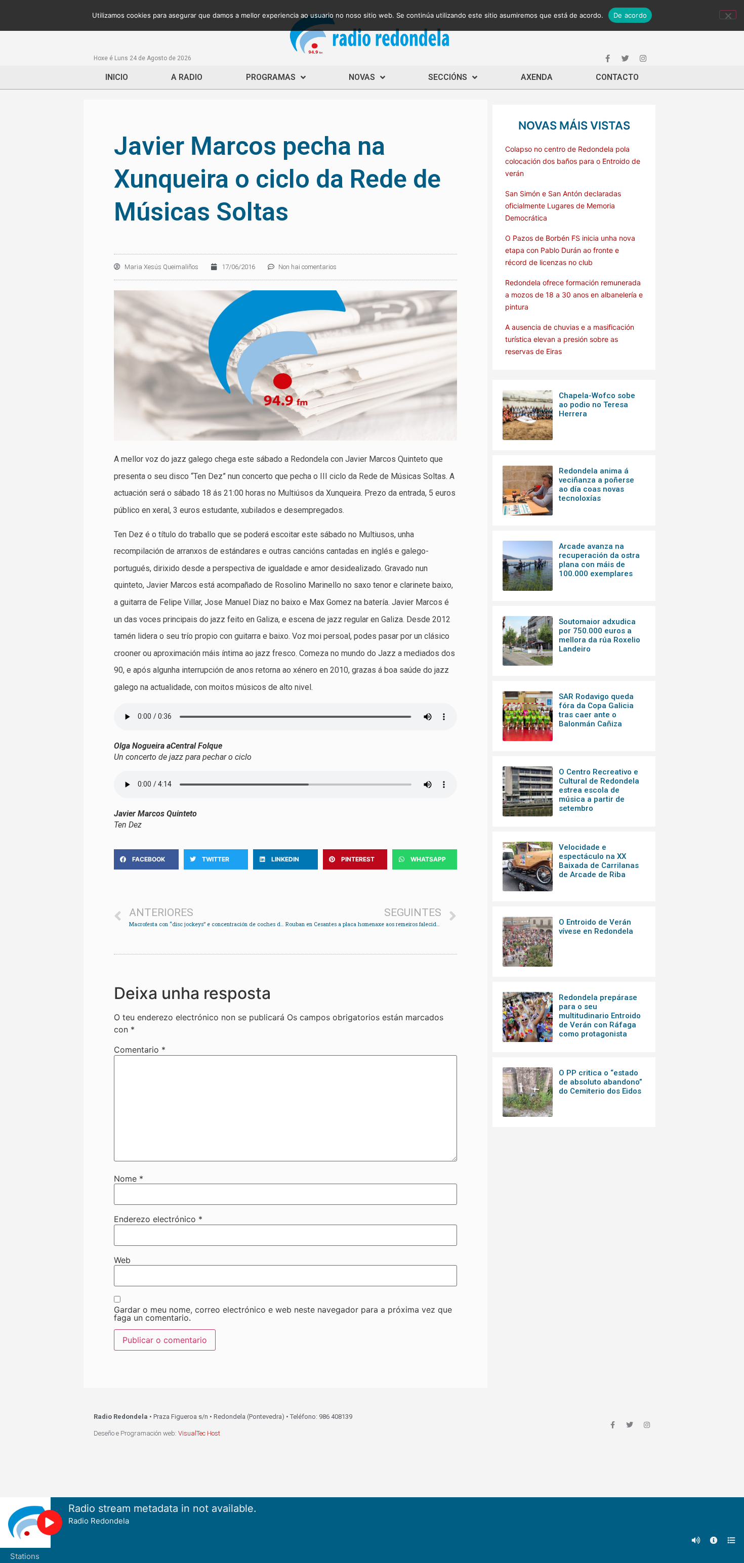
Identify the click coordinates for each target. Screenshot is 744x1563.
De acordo (630, 15)
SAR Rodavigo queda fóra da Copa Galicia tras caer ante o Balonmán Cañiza (596, 710)
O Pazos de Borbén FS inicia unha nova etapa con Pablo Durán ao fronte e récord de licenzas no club (570, 250)
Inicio (116, 77)
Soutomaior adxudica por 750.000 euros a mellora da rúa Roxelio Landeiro (599, 635)
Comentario (140, 1050)
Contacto (617, 77)
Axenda (537, 77)
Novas (362, 77)
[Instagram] (642, 58)
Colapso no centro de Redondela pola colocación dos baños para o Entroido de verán (572, 161)
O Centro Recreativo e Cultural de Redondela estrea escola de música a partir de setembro (599, 790)
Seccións (447, 77)
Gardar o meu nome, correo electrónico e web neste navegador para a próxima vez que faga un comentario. (283, 1314)
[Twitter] (625, 58)
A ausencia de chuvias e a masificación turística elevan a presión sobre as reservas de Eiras (569, 339)
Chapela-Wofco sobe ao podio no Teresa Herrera (597, 404)
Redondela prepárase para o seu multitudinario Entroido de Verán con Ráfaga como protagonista (600, 1015)
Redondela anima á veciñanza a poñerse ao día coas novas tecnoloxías (596, 484)
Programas (271, 77)
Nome (128, 1179)
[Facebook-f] (607, 58)
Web (122, 1260)
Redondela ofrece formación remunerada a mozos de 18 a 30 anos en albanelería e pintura (574, 294)
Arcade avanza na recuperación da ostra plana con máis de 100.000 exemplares (599, 560)
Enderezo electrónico (158, 1219)
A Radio (186, 77)
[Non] (727, 14)
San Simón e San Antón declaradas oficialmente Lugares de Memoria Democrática (563, 205)
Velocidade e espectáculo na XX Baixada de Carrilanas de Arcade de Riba (599, 861)
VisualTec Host (199, 1433)
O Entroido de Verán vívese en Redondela (596, 927)
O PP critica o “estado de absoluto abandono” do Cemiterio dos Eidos (600, 1082)
